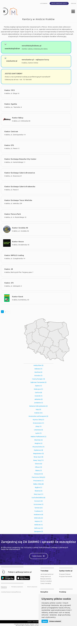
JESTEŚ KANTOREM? (13, 73)
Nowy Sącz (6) (38, 457)
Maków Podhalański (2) (38, 436)
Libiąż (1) (38, 426)
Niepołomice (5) (38, 453)
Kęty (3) (38, 409)
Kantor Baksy (17, 118)
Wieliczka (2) (38, 518)
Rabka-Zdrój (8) (38, 484)
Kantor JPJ (9, 283)
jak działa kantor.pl (47, 574)
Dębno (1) (38, 386)
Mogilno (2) (38, 443)
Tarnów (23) (38, 508)
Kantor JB (9, 269)
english (73, 3)
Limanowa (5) (38, 430)
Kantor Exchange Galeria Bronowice (20, 173)
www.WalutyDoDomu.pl (31, 46)
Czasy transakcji (46, 583)
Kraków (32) (38, 413)
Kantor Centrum (11, 131)
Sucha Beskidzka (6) (38, 497)
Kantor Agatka (11, 104)
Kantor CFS (9, 145)
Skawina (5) (38, 491)
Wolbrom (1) (38, 525)
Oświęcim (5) (38, 474)
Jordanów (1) (38, 402)
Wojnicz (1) (38, 521)
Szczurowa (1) (38, 504)
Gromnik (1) (38, 396)
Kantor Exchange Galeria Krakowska (20, 186)
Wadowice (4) (38, 514)
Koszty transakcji (46, 581)
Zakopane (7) (38, 531)
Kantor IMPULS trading (14, 255)
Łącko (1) (38, 433)
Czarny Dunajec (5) (38, 379)
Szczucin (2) (38, 501)
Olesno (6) (38, 463)
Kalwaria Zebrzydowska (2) (38, 406)
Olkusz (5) (38, 467)
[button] (73, 11)
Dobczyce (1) (38, 389)
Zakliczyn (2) (38, 528)
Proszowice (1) (38, 480)
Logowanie (43, 3)
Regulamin (4, 586)
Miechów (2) (38, 440)
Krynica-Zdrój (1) (38, 419)
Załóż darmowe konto (59, 3)
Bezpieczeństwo (46, 578)
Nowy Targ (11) (38, 460)
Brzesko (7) (38, 375)
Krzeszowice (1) (38, 423)
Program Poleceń (65, 574)
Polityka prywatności (17, 586)
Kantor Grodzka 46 (20, 228)
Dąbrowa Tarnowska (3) (39, 382)
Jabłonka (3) (38, 399)
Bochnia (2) (38, 372)
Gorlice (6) (38, 392)
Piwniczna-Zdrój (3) (38, 477)
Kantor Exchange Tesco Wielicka (18, 200)
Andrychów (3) (38, 365)
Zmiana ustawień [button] (55, 621)
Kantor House (18, 241)
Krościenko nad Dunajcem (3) (38, 416)
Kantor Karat (17, 296)
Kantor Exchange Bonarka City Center (20, 159)
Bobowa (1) (38, 369)
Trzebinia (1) (38, 511)
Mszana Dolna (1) (38, 447)
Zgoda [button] (45, 621)
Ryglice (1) (38, 487)
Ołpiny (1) (38, 470)
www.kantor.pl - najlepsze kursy (35, 60)
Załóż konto (37, 556)
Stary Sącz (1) (38, 494)
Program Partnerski (65, 576)
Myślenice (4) (38, 450)
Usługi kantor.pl (46, 576)
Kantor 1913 (10, 90)
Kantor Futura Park (13, 214)
